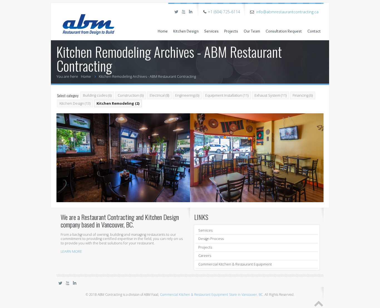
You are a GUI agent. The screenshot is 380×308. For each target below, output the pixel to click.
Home (163, 31)
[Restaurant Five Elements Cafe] (123, 157)
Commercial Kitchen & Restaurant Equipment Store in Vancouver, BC (211, 294)
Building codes (97, 95)
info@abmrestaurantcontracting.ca (287, 11)
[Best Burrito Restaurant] (257, 157)
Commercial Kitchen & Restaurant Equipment (235, 264)
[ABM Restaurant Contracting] (88, 19)
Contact (314, 31)
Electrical (159, 95)
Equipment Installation (226, 95)
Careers (204, 255)
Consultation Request (284, 31)
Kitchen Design (186, 31)
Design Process (211, 238)
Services (211, 31)
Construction (131, 95)
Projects (231, 31)
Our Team (252, 31)
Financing (303, 95)
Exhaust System (271, 95)
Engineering (187, 95)
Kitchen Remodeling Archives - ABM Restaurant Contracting (147, 76)
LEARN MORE (71, 251)
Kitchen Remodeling (118, 103)
